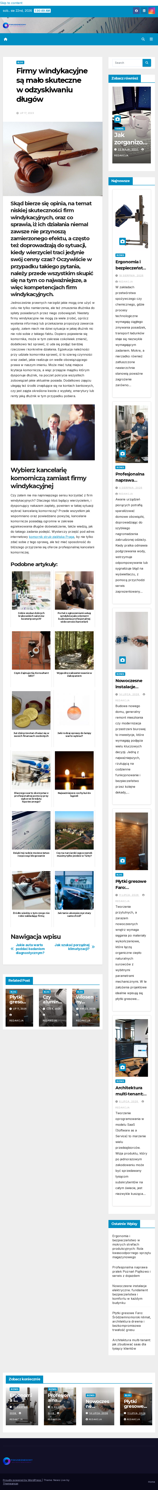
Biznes (120, 255)
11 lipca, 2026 (129, 895)
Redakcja (125, 155)
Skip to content (11, 3)
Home (151, 1481)
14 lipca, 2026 (129, 694)
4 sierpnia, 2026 (130, 487)
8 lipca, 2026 (129, 1101)
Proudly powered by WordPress (22, 1480)
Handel (129, 129)
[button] (143, 39)
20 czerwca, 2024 (131, 149)
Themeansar (10, 1483)
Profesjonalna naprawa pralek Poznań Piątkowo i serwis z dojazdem (131, 1271)
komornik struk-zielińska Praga (51, 537)
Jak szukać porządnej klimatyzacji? (72, 947)
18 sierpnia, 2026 (131, 275)
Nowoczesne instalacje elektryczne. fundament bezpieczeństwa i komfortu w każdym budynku (130, 1294)
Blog (20, 62)
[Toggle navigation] (151, 39)
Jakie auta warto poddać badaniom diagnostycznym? (30, 949)
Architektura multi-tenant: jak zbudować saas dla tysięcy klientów (131, 1344)
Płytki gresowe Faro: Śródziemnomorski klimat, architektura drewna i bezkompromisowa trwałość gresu (131, 1321)
